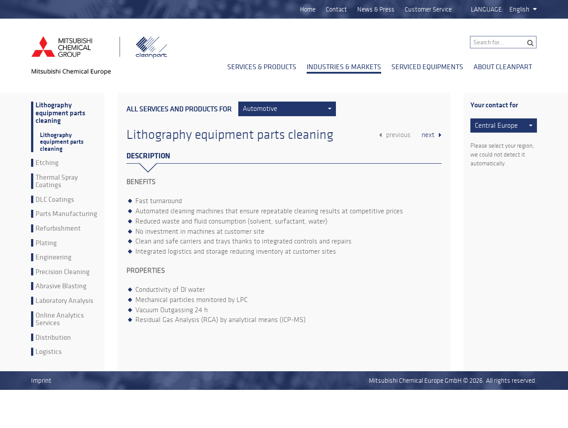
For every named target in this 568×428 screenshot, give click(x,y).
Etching (47, 163)
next (428, 135)
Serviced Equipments (427, 66)
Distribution (53, 338)
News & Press (375, 9)
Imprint (41, 380)
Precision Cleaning (63, 272)
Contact (336, 9)
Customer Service (428, 9)
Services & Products (261, 66)
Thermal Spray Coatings (57, 181)
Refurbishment (58, 228)
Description (148, 156)
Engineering (53, 257)
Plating (46, 243)
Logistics (49, 352)
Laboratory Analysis (64, 301)
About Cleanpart (502, 66)
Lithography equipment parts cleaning (60, 113)
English (519, 9)
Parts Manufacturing (66, 214)
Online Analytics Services (60, 319)
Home (308, 9)
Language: (487, 9)
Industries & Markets (344, 66)
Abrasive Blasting (61, 286)
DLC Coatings (55, 200)
